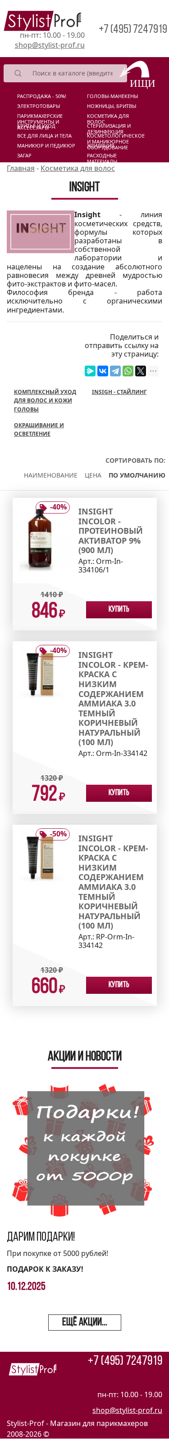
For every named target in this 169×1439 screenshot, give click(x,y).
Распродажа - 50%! (41, 96)
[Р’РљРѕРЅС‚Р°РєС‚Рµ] (102, 371)
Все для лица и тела (44, 136)
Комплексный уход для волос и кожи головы (45, 400)
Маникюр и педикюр (46, 146)
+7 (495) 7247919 (133, 30)
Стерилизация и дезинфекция (109, 128)
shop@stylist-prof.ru (50, 45)
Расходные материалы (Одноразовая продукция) (106, 157)
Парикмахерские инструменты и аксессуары (40, 118)
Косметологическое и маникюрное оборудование (116, 138)
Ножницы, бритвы (111, 106)
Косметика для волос (108, 118)
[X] (140, 371)
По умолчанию (137, 475)
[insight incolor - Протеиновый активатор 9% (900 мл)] (43, 540)
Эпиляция (100, 146)
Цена (93, 475)
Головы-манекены (112, 96)
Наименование (51, 475)
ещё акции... (84, 1322)
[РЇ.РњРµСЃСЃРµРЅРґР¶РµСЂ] (90, 371)
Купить (119, 610)
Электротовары (38, 106)
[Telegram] (115, 371)
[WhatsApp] (128, 371)
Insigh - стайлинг (119, 392)
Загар (24, 155)
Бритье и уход (36, 126)
